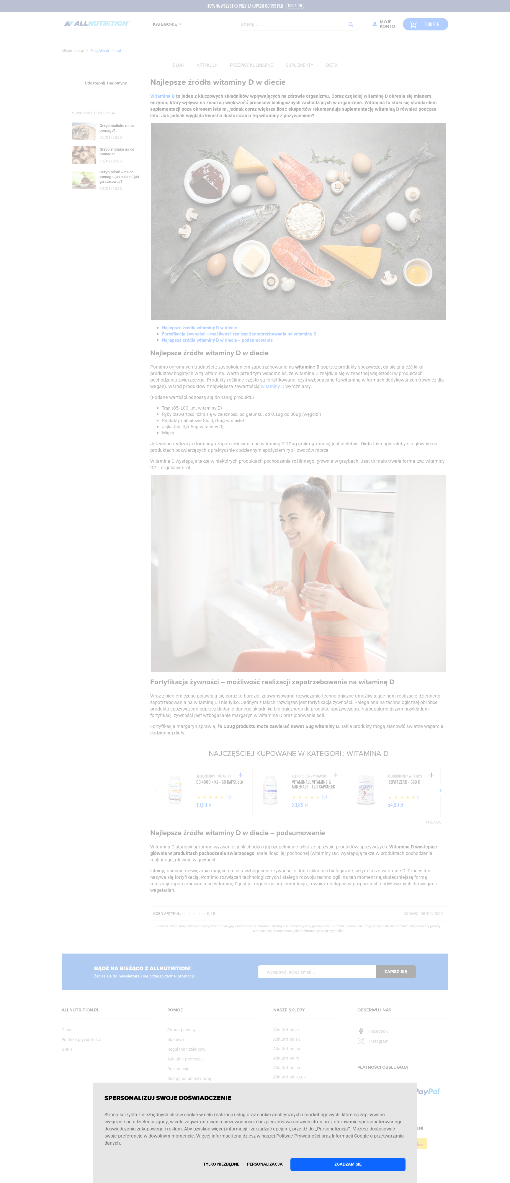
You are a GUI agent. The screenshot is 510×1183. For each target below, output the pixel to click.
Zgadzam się (348, 1164)
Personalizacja (265, 1164)
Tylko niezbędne (221, 1164)
